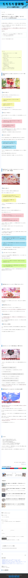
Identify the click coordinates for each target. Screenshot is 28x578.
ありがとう (17, 462)
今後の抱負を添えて (6, 65)
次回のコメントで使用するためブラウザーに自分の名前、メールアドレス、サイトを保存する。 (13, 536)
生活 (4, 12)
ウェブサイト (3, 533)
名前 (2, 530)
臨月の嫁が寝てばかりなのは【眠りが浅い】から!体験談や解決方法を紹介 (15, 498)
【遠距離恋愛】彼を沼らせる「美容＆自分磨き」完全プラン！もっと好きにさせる (11, 562)
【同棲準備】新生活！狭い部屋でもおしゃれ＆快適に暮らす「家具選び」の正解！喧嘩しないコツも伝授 (14, 561)
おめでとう (20, 462)
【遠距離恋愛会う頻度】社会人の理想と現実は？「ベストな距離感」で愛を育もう (11, 560)
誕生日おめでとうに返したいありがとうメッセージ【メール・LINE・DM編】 (12, 57)
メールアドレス (12, 530)
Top (2, 12)
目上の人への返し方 (6, 56)
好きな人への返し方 (6, 55)
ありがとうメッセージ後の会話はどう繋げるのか (8, 67)
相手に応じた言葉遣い (6, 66)
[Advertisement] (14, 45)
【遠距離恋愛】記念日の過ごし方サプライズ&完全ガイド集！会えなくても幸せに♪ (11, 559)
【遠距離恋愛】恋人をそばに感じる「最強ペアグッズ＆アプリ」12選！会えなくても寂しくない (13, 563)
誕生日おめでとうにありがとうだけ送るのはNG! (8, 68)
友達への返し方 (5, 58)
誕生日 (23, 462)
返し (25, 462)
